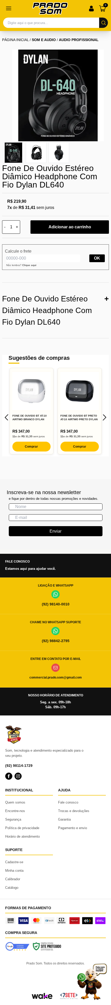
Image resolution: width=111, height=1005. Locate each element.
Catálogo (11, 888)
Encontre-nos (15, 811)
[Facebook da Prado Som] (8, 776)
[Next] (104, 417)
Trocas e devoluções (73, 811)
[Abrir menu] (8, 8)
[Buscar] (103, 23)
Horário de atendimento (22, 836)
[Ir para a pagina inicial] (50, 8)
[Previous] (6, 417)
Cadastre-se (14, 862)
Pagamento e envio (72, 828)
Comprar (31, 446)
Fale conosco (68, 802)
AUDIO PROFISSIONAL (79, 40)
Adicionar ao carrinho (70, 227)
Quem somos (15, 802)
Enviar (55, 531)
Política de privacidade (22, 828)
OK (97, 258)
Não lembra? (21, 265)
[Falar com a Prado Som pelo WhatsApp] (91, 981)
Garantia (64, 819)
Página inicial (15, 40)
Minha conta (14, 870)
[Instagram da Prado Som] (18, 776)
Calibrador (12, 879)
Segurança (13, 819)
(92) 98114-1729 (19, 766)
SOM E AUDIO (44, 40)
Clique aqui (29, 265)
